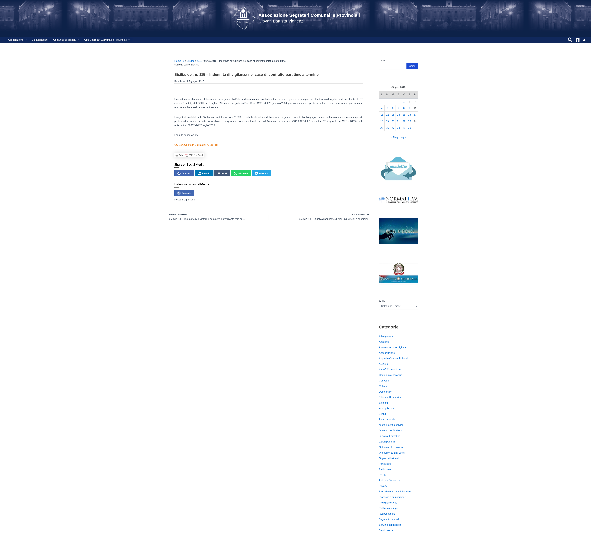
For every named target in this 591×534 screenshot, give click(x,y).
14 (398, 114)
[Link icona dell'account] (584, 40)
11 (381, 114)
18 (381, 121)
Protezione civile (388, 502)
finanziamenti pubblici (391, 425)
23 (409, 121)
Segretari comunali (389, 519)
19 (387, 121)
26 (387, 128)
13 (393, 114)
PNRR (382, 475)
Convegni (384, 380)
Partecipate (385, 464)
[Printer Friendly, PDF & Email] (189, 155)
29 (404, 128)
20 (393, 121)
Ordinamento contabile (391, 447)
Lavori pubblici (387, 441)
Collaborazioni (40, 39)
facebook (186, 173)
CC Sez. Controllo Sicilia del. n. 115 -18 (196, 145)
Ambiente (384, 341)
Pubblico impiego (388, 508)
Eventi (382, 414)
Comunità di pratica (64, 39)
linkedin (206, 173)
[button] (24, 40)
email (224, 173)
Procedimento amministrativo (395, 491)
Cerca (382, 60)
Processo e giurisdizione (392, 497)
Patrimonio (385, 469)
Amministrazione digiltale (392, 347)
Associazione (15, 39)
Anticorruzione (387, 353)
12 (387, 114)
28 (398, 128)
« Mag (394, 137)
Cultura (383, 386)
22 (404, 121)
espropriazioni (386, 408)
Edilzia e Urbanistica (390, 397)
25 (381, 128)
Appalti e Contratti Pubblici (393, 358)
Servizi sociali (386, 530)
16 (409, 114)
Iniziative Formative (389, 436)
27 (393, 128)
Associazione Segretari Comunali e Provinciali (309, 15)
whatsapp (243, 173)
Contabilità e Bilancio (390, 375)
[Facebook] (577, 40)
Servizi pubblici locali (390, 525)
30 (409, 128)
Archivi (382, 301)
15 (404, 114)
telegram (263, 173)
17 (415, 114)
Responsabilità (387, 513)
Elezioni (383, 403)
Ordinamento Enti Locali (392, 452)
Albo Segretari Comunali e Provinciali (105, 39)
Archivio (383, 364)
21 (398, 121)
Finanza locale (387, 419)
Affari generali (386, 336)
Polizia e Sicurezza (389, 480)
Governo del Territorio (390, 430)
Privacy (383, 486)
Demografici (385, 391)
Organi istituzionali (389, 458)
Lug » (403, 137)
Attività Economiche (390, 369)
